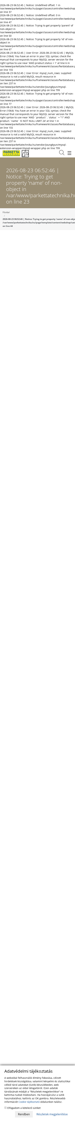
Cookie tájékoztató (29, 1101)
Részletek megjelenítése (52, 1114)
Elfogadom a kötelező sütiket (24, 1108)
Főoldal (6, 212)
